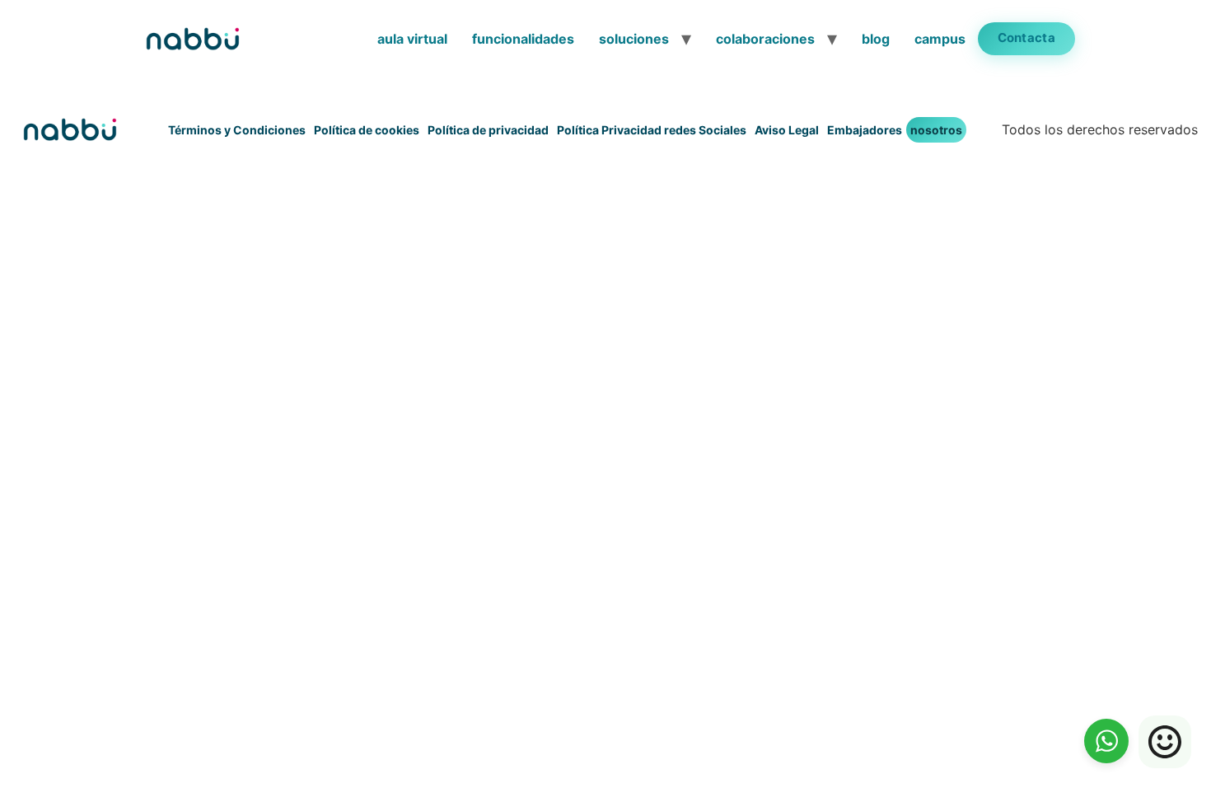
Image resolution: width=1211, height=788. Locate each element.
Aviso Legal (787, 130)
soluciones (634, 38)
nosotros (936, 130)
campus (940, 38)
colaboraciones (765, 38)
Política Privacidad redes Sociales (651, 130)
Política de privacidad (488, 130)
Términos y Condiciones (237, 130)
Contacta (1026, 37)
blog (876, 38)
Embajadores (864, 130)
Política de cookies (366, 130)
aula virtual (412, 38)
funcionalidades (523, 38)
